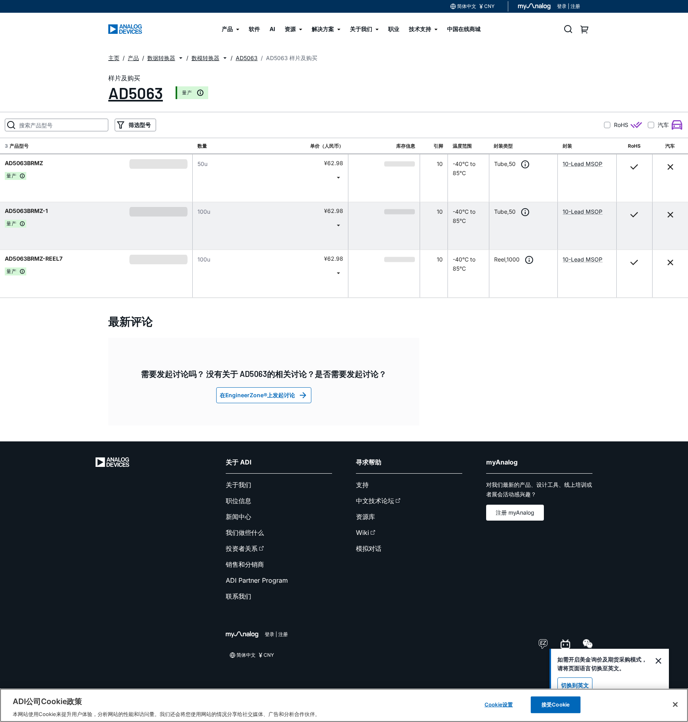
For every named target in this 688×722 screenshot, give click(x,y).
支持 (362, 485)
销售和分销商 (245, 564)
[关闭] (675, 704)
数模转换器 (205, 58)
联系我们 (238, 596)
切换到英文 (575, 685)
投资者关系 (242, 548)
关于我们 (238, 485)
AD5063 (135, 92)
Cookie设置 (499, 704)
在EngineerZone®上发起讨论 (257, 395)
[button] (180, 58)
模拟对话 (368, 548)
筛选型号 (140, 124)
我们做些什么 (245, 533)
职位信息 (238, 501)
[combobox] (270, 177)
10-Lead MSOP (582, 163)
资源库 (365, 517)
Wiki (362, 533)
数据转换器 (161, 58)
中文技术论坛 (375, 501)
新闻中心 (238, 517)
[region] (344, 705)
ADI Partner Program (257, 580)
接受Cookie (555, 704)
